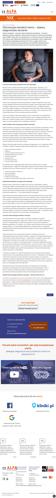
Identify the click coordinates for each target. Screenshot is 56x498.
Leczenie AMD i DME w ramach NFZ (34, 18)
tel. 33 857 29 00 (38, 328)
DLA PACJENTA (8, 2)
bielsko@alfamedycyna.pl (35, 485)
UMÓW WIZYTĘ (21, 2)
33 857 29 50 (32, 481)
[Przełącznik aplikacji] (52, 11)
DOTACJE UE (50, 2)
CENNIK (43, 2)
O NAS (38, 2)
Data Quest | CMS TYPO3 (47, 493)
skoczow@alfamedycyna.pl (17, 333)
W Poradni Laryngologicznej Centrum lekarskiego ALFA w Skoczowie (23, 278)
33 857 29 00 (19, 481)
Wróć (50, 295)
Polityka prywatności (7, 493)
